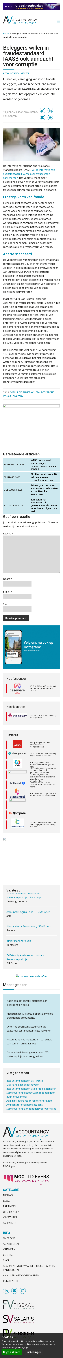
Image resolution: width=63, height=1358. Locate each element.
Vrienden (9, 1249)
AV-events (9, 1223)
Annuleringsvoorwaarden (21, 1275)
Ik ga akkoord (11, 1352)
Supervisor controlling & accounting (27, 962)
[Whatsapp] (42, 110)
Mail (14, 1291)
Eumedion (29, 392)
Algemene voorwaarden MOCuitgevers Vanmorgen (29, 1268)
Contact (9, 1255)
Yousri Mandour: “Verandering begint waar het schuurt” (43, 744)
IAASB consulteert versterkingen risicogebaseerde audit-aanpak (44, 465)
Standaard (16, 395)
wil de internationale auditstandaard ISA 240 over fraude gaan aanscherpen (29, 174)
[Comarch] (17, 795)
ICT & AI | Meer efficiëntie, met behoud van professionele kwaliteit (43, 688)
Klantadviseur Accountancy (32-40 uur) (28, 915)
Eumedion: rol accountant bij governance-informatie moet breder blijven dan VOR (44, 505)
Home (6, 33)
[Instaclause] (17, 814)
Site (5, 604)
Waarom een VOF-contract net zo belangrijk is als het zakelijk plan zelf (43, 814)
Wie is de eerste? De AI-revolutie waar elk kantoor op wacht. (42, 774)
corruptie (16, 392)
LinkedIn (6, 1291)
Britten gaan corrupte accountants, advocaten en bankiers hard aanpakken (44, 490)
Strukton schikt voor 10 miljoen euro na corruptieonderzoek (44, 477)
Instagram (23, 1291)
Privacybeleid (12, 1281)
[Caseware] (17, 688)
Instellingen (34, 1352)
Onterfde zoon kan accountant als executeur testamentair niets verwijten (29, 1028)
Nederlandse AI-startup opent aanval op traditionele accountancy (30, 1015)
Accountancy (11, 73)
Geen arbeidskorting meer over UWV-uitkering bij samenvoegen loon (28, 1054)
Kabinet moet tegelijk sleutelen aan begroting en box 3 (27, 1002)
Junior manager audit (18, 929)
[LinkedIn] (50, 110)
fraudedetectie (45, 392)
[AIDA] (17, 764)
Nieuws (24, 73)
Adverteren (11, 1243)
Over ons (9, 1238)
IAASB (6, 395)
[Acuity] (17, 755)
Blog (6, 1200)
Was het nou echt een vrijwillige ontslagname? (43, 716)
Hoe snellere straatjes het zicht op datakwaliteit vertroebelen (43, 784)
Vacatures (10, 1217)
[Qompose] (17, 804)
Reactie (8, 533)
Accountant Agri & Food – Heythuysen (28, 900)
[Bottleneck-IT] (17, 774)
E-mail (7, 591)
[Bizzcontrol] (17, 785)
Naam (7, 579)
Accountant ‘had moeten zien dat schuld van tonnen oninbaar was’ (29, 1041)
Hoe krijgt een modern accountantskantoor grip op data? (42, 754)
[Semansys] (17, 825)
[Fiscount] (17, 716)
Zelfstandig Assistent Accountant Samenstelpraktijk (25, 946)
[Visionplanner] (17, 744)
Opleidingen (11, 1212)
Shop (6, 1260)
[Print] (50, 117)
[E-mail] (42, 117)
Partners (9, 1206)
